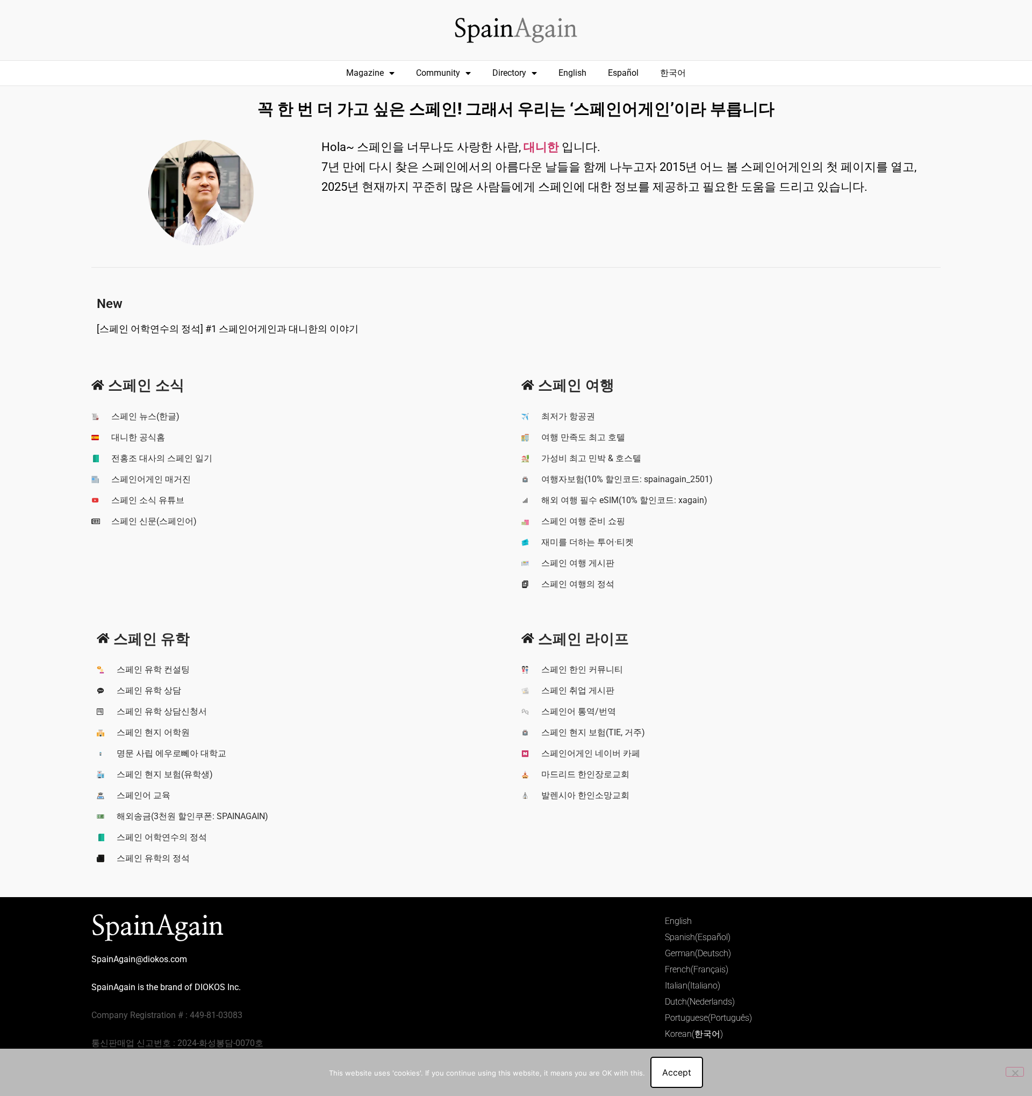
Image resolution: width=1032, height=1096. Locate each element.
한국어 (673, 73)
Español (623, 73)
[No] (1015, 1072)
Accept (676, 1072)
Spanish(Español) (697, 937)
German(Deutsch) (698, 953)
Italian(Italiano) (692, 985)
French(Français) (696, 969)
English (572, 73)
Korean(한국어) (694, 1034)
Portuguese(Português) (708, 1018)
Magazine (365, 73)
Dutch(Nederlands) (700, 1002)
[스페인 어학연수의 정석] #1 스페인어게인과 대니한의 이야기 (228, 328)
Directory (509, 73)
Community (438, 73)
